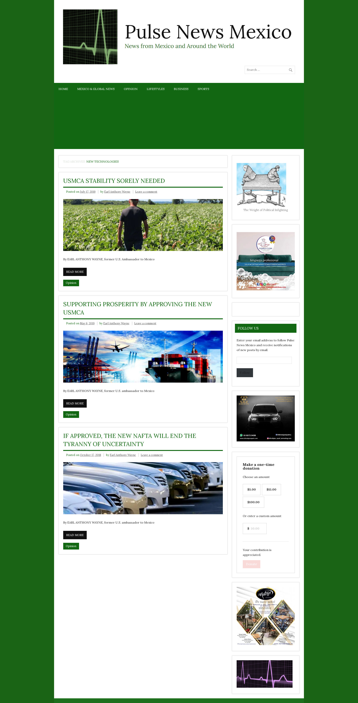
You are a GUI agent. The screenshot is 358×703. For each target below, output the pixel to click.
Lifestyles (156, 89)
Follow (245, 373)
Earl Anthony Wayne (117, 191)
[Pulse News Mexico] (179, 63)
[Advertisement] (179, 123)
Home (63, 89)
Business (181, 89)
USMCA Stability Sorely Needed (114, 180)
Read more (75, 272)
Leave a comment (146, 191)
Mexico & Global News (96, 89)
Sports (203, 89)
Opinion (131, 89)
